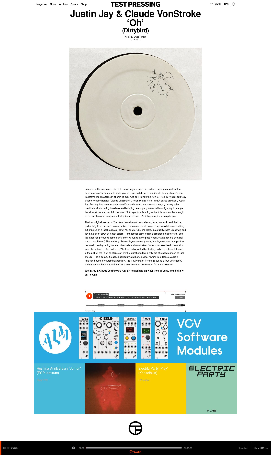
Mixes (53, 4)
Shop (84, 4)
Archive (63, 4)
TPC (226, 4)
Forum (74, 4)
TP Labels (215, 4)
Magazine (41, 4)
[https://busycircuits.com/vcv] (135, 337)
